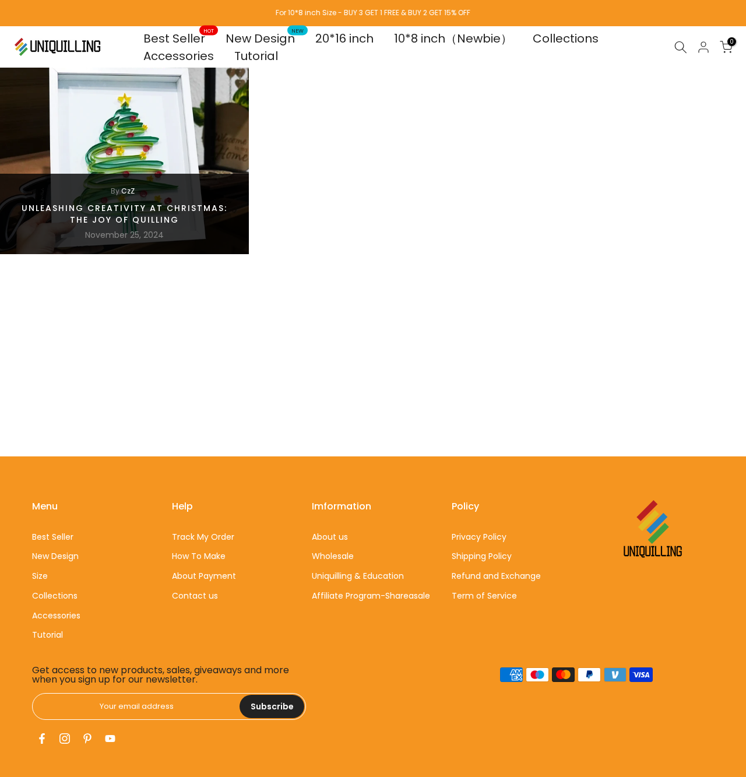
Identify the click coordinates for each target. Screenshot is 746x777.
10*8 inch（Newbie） (453, 38)
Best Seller (178, 38)
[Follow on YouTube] (110, 738)
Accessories (178, 56)
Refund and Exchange (496, 576)
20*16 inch (344, 38)
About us (330, 537)
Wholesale (333, 556)
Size (40, 576)
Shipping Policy (482, 556)
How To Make (199, 556)
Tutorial (256, 56)
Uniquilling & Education (358, 576)
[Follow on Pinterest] (87, 738)
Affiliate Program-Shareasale (371, 596)
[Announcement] (373, 13)
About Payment (204, 576)
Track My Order (203, 537)
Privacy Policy (479, 537)
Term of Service (484, 596)
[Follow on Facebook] (42, 738)
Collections (566, 38)
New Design (265, 38)
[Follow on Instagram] (65, 738)
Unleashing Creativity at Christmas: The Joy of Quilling (124, 214)
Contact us (195, 596)
